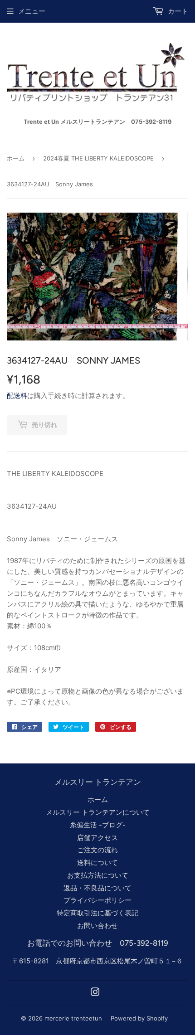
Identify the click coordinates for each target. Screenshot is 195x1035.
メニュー (31, 11)
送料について (97, 862)
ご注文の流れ (97, 849)
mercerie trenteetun (73, 1018)
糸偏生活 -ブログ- (98, 825)
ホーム (15, 158)
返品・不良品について (97, 888)
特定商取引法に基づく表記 (97, 913)
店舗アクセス (97, 837)
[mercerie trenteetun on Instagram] (95, 993)
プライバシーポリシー (97, 900)
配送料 (17, 395)
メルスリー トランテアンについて (98, 812)
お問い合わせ (97, 925)
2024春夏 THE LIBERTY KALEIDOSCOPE (98, 158)
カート (177, 11)
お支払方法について (97, 875)
